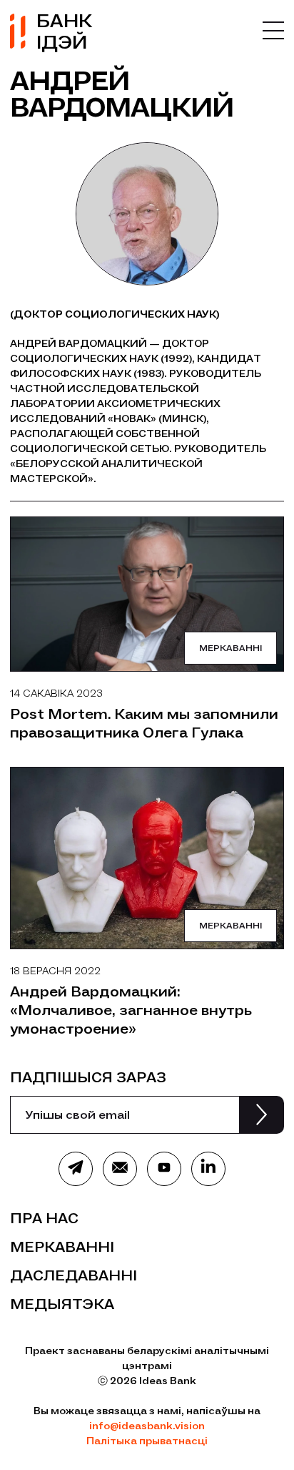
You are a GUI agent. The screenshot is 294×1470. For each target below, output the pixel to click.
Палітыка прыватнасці (147, 1441)
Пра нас (44, 1218)
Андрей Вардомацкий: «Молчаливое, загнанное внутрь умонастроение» (131, 1010)
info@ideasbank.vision (147, 1426)
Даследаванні (73, 1275)
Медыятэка (62, 1304)
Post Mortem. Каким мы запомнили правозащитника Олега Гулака (144, 723)
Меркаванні (230, 648)
